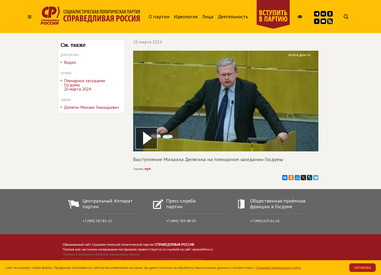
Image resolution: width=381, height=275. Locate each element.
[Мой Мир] (297, 177)
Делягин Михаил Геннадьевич (91, 107)
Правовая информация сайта (278, 268)
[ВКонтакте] (285, 177)
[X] (303, 177)
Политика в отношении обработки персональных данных (101, 254)
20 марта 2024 (147, 42)
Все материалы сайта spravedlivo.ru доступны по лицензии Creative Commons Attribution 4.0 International (134, 259)
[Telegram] (315, 177)
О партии (159, 16)
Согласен (362, 268)
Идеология (186, 16)
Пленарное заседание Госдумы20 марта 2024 (84, 85)
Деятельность (233, 16)
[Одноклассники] (291, 177)
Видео (70, 62)
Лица (207, 16)
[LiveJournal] (309, 177)
